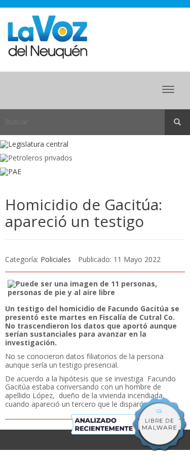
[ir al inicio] (47, 36)
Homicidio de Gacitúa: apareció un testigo (83, 213)
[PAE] (95, 172)
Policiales (56, 259)
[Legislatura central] (95, 144)
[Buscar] (177, 122)
